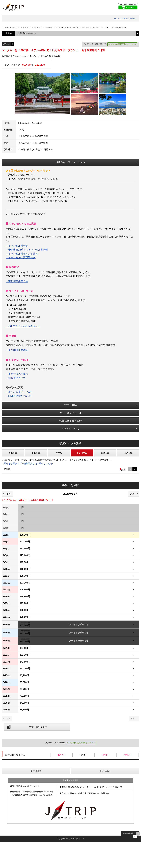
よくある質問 (36, 771)
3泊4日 (105, 755)
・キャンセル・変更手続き (21, 257)
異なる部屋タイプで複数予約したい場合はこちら (28, 463)
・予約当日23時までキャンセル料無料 (27, 249)
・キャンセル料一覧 (17, 245)
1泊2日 (61, 755)
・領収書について (16, 378)
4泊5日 (127, 755)
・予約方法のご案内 (17, 374)
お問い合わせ (105, 771)
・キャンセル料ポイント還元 (22, 253)
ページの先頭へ (130, 833)
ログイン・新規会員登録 (124, 18)
